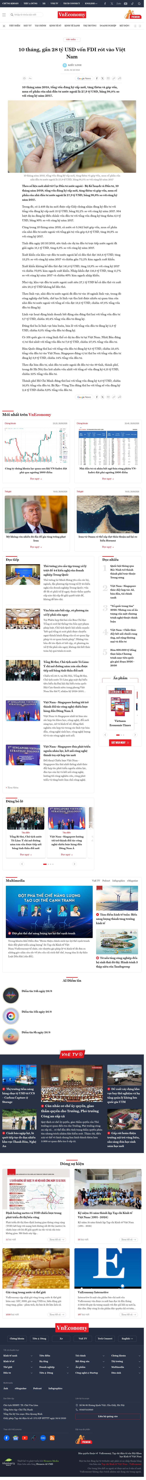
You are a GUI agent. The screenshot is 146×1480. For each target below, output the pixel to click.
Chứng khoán (10, 4)
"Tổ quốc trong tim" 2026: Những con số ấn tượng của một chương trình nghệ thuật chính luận (124, 614)
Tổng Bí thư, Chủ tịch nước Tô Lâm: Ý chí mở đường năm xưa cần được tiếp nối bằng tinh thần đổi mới (66, 666)
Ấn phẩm (120, 678)
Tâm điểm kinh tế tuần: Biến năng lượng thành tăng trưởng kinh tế (116, 919)
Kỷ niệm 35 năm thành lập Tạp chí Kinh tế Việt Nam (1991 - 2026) (105, 1215)
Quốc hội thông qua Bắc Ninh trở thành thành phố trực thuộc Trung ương (123, 572)
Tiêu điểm (14, 26)
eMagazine (132, 881)
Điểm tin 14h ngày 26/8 (37, 991)
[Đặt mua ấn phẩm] (133, 14)
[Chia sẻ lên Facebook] (97, 78)
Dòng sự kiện (72, 1164)
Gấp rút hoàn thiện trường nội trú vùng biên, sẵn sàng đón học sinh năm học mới (123, 1140)
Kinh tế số (55, 26)
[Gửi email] (108, 78)
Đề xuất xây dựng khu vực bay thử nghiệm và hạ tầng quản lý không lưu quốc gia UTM (123, 1096)
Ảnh (5, 1388)
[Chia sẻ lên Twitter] (102, 78)
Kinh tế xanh (72, 26)
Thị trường (89, 26)
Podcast (106, 881)
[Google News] (139, 3)
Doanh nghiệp (108, 26)
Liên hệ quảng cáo (108, 1416)
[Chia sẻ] (119, 78)
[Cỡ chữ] (30, 78)
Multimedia (15, 881)
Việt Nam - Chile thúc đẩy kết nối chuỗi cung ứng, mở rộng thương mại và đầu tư (123, 636)
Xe (43, 4)
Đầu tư (28, 26)
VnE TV (54, 4)
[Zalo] (118, 3)
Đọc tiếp (12, 560)
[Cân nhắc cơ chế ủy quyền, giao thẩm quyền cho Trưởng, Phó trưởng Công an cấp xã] (72, 1083)
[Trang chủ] (4, 26)
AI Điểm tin (72, 981)
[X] (112, 3)
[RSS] (52, 1438)
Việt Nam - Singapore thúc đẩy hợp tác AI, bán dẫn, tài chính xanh (123, 592)
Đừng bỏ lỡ (14, 801)
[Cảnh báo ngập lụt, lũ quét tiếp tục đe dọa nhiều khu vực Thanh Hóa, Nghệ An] (19, 1119)
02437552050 (86, 1410)
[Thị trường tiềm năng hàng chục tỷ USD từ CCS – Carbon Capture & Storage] (19, 1075)
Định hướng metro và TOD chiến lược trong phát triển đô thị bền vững (33, 1215)
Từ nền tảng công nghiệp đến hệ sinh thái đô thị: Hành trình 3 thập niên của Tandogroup (117, 962)
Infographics (118, 881)
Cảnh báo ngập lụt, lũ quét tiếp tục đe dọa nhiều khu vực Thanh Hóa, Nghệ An (19, 1140)
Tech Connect (71, 4)
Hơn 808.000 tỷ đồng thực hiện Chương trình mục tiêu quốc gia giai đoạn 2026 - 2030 (123, 658)
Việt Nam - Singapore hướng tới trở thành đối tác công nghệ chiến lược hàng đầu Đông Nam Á (66, 707)
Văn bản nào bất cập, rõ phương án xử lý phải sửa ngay (65, 612)
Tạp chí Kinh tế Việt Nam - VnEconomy (122, 1464)
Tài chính (40, 26)
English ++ (91, 4)
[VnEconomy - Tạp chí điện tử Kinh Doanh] (72, 1327)
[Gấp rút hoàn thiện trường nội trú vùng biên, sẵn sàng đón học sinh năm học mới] (124, 1119)
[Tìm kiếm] (12, 14)
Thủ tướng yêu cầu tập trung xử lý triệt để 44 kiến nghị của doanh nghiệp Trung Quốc (65, 570)
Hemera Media (51, 1461)
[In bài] (24, 78)
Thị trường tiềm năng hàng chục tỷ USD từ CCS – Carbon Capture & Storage (18, 1096)
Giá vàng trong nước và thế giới (26, 1292)
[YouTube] (125, 3)
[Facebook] (105, 3)
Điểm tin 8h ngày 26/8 (36, 1032)
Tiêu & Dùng (30, 4)
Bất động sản (127, 26)
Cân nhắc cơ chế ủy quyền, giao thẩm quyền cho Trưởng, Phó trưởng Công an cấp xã (70, 1111)
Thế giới (8, 492)
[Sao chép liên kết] (114, 78)
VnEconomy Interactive (93, 1292)
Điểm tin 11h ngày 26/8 (37, 1011)
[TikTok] (132, 3)
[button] (45, 864)
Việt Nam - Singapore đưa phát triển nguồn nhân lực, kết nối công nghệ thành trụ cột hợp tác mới (66, 751)
